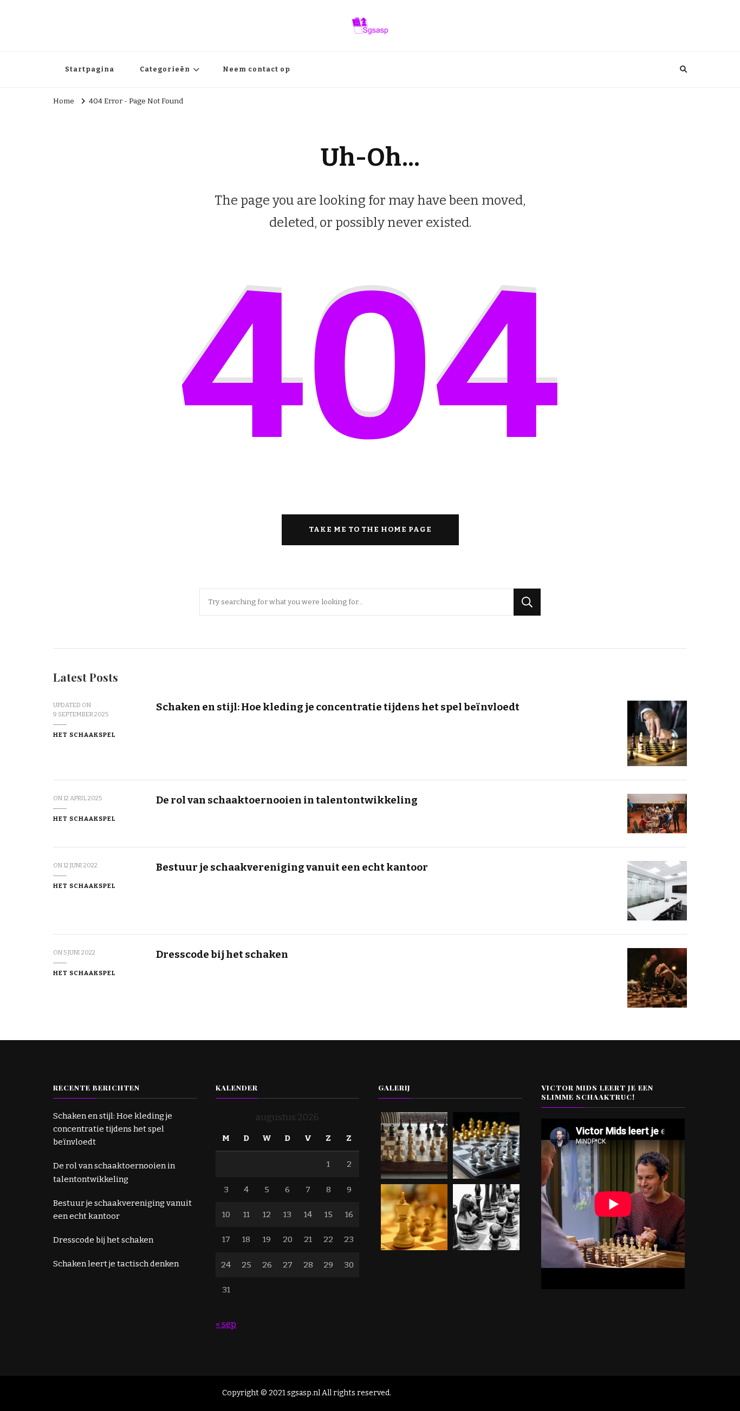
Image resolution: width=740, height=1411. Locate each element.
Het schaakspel (84, 735)
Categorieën (165, 69)
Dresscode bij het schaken (222, 954)
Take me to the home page (370, 529)
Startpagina (89, 69)
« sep (226, 1324)
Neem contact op (256, 69)
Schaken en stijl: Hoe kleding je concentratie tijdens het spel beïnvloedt (338, 707)
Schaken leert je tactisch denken (116, 1264)
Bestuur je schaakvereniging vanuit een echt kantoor (292, 867)
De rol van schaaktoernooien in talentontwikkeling (287, 800)
